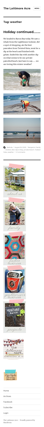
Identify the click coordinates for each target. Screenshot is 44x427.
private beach (29, 150)
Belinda (10, 147)
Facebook (7, 402)
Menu (37, 8)
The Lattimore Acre (16, 8)
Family (38, 147)
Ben (13, 150)
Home (6, 391)
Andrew (8, 150)
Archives (7, 396)
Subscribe (7, 407)
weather (11, 152)
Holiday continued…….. (21, 32)
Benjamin (31, 147)
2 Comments (20, 152)
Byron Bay (19, 150)
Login (5, 413)
